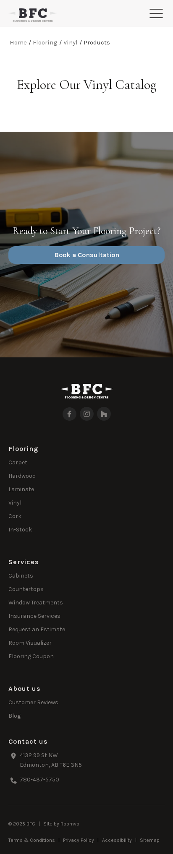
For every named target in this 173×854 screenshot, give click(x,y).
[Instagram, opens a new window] (87, 414)
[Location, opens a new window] (86, 761)
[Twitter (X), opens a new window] (104, 414)
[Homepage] (32, 15)
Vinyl (70, 42)
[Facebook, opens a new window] (69, 414)
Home (18, 42)
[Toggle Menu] (156, 13)
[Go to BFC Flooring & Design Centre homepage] (86, 391)
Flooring (45, 42)
